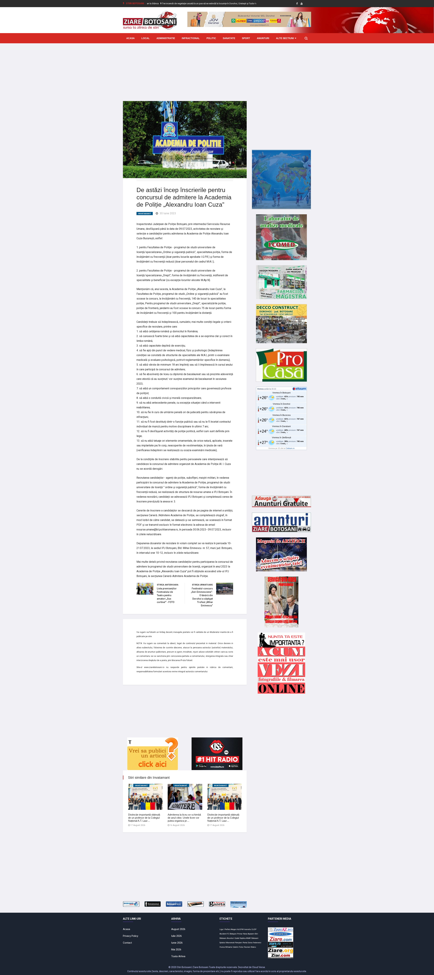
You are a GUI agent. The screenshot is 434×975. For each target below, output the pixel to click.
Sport (246, 38)
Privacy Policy (130, 935)
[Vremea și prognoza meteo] (300, 388)
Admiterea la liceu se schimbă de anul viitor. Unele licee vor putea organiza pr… (184, 817)
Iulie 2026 (176, 935)
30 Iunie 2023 (168, 213)
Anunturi (263, 38)
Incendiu (247, 929)
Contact (127, 942)
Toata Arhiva (178, 956)
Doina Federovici (254, 943)
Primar (240, 934)
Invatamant (144, 214)
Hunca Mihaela (226, 947)
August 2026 (178, 929)
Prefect (227, 929)
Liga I (222, 929)
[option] (181, 3)
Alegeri (234, 929)
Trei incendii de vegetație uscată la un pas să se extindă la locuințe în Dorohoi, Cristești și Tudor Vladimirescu (182, 3)
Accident (223, 934)
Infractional (191, 38)
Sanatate (229, 38)
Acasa (130, 38)
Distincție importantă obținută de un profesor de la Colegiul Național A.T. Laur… (144, 817)
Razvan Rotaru (250, 947)
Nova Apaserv (248, 934)
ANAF (248, 938)
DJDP (254, 929)
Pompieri (238, 943)
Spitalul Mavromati (227, 943)
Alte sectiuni (285, 38)
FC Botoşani (232, 934)
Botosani (254, 938)
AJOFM (240, 929)
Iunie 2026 (177, 942)
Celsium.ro (290, 448)
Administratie (165, 38)
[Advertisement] (217, 69)
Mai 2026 (176, 949)
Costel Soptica (240, 938)
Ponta (245, 943)
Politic (211, 38)
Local (145, 38)
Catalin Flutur (238, 947)
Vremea (260, 389)
